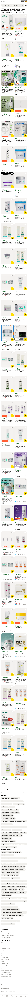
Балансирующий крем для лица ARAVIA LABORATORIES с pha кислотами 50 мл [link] (7, 218)
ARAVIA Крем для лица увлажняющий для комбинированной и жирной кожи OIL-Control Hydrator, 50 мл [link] (20, 345)
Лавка (11, 996)
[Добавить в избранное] (12, 15)
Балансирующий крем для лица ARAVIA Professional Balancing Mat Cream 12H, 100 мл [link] (20, 116)
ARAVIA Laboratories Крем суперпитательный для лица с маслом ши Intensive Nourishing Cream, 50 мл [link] (20, 628)
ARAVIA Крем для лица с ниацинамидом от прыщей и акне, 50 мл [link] (7, 654)
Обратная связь (4, 984)
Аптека (2, 961)
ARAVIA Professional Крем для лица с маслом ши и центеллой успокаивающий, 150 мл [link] (20, 472)
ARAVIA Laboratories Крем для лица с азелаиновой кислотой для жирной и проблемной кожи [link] (7, 90)
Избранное (16, 996)
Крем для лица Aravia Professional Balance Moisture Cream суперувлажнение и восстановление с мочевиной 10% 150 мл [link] (7, 472)
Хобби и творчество (5, 965)
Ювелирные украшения (6, 980)
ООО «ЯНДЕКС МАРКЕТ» (10, 991)
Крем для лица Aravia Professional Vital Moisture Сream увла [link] (20, 601)
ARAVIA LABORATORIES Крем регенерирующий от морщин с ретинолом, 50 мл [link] (7, 192)
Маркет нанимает (5, 986)
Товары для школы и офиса (7, 970)
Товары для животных (6, 974)
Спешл (7, 996)
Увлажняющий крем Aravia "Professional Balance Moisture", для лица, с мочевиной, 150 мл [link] (20, 192)
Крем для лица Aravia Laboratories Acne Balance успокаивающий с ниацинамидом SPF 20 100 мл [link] (20, 396)
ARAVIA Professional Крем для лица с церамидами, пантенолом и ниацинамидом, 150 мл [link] (20, 525)
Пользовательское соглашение (7, 983)
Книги (2, 968)
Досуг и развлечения (5, 948)
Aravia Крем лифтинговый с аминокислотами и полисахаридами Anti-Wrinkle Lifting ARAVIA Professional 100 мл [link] (7, 602)
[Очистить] (22, 5)
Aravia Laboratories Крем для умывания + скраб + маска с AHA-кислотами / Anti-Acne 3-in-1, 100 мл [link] (20, 680)
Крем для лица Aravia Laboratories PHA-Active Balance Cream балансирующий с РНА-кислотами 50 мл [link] (20, 243)
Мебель (2, 950)
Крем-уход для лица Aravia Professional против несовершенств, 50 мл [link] (7, 345)
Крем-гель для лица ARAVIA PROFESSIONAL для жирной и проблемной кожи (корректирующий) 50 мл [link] (7, 141)
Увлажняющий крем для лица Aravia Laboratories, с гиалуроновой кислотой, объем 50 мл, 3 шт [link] (7, 552)
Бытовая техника (5, 952)
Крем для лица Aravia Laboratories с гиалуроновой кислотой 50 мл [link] (20, 755)
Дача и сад (3, 966)
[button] (26, 5)
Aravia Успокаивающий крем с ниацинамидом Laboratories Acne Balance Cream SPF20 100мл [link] (7, 166)
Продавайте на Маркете (6, 933)
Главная (2, 996)
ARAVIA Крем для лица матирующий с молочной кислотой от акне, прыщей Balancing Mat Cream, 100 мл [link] (7, 34)
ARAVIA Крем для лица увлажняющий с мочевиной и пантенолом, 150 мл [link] (7, 499)
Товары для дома (5, 959)
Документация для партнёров (7, 935)
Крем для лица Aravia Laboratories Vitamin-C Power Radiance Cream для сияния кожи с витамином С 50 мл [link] (6, 680)
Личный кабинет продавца (7, 931)
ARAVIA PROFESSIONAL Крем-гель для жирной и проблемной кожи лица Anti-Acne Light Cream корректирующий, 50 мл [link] (7, 61)
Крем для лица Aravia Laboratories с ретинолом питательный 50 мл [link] (7, 705)
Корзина (21, 996)
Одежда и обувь (4, 957)
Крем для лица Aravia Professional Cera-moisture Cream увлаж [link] (20, 166)
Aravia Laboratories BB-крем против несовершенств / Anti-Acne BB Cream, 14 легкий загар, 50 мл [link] (7, 628)
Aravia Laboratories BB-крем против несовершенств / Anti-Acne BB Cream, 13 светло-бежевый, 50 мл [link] (7, 780)
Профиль (25, 996)
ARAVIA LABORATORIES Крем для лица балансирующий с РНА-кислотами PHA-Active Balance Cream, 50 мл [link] (20, 61)
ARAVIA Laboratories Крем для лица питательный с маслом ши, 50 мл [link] (7, 116)
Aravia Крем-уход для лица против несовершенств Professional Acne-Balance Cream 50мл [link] (7, 268)
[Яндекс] (11, 993)
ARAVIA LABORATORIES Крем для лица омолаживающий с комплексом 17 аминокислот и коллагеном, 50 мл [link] (7, 320)
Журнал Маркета (5, 988)
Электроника (4, 955)
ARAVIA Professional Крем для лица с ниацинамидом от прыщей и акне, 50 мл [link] (7, 730)
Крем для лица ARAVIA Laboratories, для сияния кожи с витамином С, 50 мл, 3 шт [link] (20, 577)
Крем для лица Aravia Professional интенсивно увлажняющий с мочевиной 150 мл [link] (20, 498)
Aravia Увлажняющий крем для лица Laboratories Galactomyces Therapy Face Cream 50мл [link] (7, 446)
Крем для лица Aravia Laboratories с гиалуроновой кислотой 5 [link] (7, 755)
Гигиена (3, 953)
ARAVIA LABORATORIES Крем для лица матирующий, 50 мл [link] (20, 34)
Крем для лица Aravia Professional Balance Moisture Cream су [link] (6, 294)
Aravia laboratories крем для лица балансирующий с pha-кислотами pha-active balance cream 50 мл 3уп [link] (20, 295)
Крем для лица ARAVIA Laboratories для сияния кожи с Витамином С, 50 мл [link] (20, 780)
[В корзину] (12, 28)
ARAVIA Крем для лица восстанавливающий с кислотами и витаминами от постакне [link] (20, 90)
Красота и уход (4, 963)
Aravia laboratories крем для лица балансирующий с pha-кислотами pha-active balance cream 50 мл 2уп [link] (20, 447)
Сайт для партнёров (5, 937)
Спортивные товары (5, 972)
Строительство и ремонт (6, 976)
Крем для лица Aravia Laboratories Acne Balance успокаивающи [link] (7, 396)
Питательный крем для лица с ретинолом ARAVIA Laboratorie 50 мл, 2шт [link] (7, 421)
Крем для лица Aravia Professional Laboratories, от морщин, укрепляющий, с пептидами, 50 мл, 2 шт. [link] (20, 551)
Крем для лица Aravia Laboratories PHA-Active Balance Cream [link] (7, 243)
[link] (5, 798)
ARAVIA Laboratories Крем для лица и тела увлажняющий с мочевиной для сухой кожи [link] (20, 141)
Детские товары (4, 978)
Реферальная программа (6, 942)
